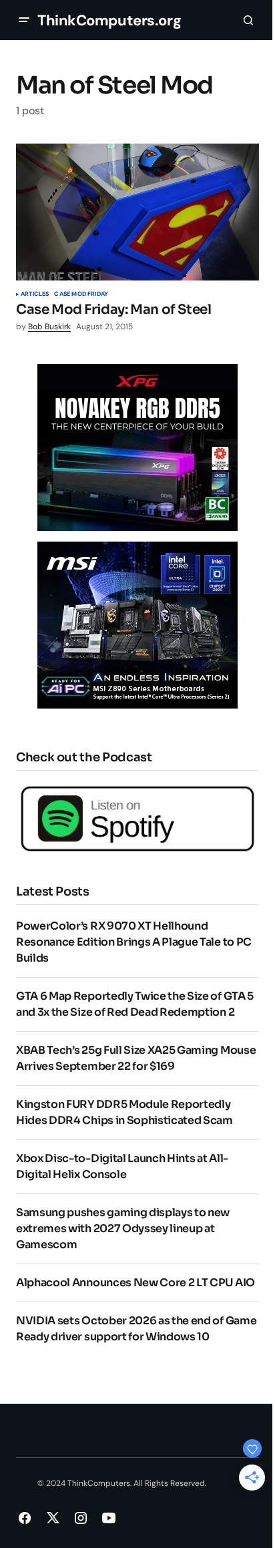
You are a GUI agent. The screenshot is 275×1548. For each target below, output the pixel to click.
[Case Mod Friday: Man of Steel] (137, 212)
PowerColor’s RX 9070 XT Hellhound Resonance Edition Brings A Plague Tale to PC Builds (134, 942)
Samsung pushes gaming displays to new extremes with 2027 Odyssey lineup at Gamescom (123, 1228)
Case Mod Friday (81, 294)
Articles (35, 294)
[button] (24, 20)
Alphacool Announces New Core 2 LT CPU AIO (135, 1283)
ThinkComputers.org (109, 20)
